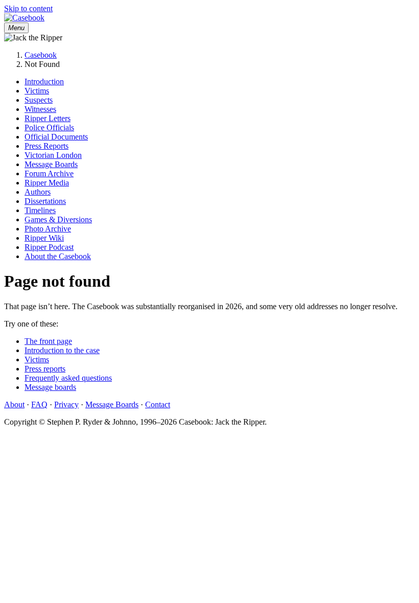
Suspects (39, 100)
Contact (157, 404)
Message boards (50, 387)
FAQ (39, 404)
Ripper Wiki (44, 238)
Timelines (40, 210)
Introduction (44, 81)
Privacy (66, 404)
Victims (37, 90)
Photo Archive (48, 228)
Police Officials (49, 127)
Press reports (45, 368)
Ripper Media (47, 182)
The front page (48, 341)
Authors (38, 192)
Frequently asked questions (68, 378)
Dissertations (45, 201)
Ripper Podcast (49, 247)
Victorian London (53, 155)
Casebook (41, 55)
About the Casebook (58, 256)
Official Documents (56, 136)
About (14, 404)
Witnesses (40, 109)
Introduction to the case (62, 350)
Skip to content (28, 8)
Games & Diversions (58, 219)
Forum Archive (49, 173)
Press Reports (46, 146)
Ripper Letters (48, 118)
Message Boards (51, 164)
